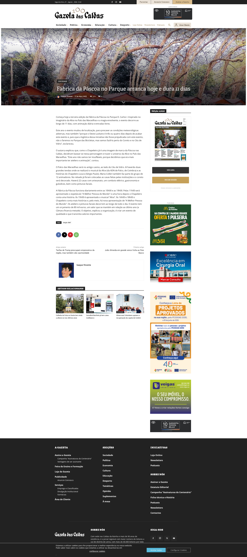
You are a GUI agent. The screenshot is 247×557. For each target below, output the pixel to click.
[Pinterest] (70, 234)
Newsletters (157, 460)
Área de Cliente (62, 499)
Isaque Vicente (67, 96)
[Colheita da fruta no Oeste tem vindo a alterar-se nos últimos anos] (70, 303)
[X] (64, 234)
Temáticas (108, 486)
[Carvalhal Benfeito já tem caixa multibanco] (100, 303)
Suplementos (109, 496)
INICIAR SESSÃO (171, 180)
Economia (108, 465)
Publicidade (61, 476)
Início (58, 32)
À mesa (106, 501)
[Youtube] (120, 2)
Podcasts (155, 465)
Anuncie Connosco (65, 480)
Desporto (107, 480)
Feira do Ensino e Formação (69, 466)
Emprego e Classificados (68, 488)
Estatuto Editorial (160, 487)
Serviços (59, 485)
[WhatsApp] (76, 234)
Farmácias (62, 494)
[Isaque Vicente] (59, 96)
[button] (169, 25)
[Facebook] (112, 2)
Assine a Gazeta (63, 455)
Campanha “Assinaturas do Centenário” (75, 458)
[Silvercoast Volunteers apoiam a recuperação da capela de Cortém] (130, 303)
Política (106, 460)
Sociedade (66, 32)
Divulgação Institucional (68, 491)
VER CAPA (170, 170)
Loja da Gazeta (62, 471)
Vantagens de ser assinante (69, 461)
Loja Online (156, 455)
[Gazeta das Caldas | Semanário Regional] (79, 13)
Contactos (156, 512)
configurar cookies (97, 551)
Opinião (107, 491)
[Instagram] (116, 2)
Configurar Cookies (179, 550)
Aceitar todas (156, 550)
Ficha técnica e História (162, 497)
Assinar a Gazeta (159, 482)
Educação (107, 475)
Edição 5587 (67, 222)
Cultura (107, 470)
